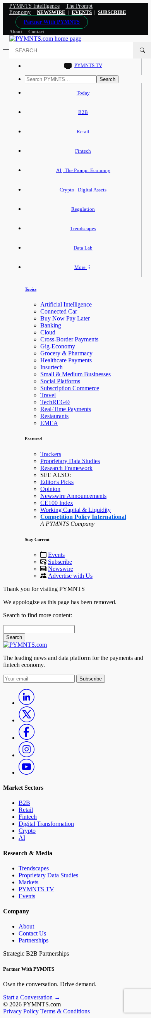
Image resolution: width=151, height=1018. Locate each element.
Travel (48, 395)
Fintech (83, 151)
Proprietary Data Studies (70, 461)
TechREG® (55, 402)
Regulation (83, 209)
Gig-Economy (57, 346)
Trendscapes (83, 228)
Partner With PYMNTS (52, 22)
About (15, 31)
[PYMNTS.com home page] (45, 38)
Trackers (50, 454)
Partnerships (33, 940)
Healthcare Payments (66, 360)
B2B (83, 112)
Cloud (47, 332)
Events (82, 12)
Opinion (50, 489)
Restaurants (54, 416)
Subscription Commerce (69, 388)
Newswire (51, 12)
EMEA (49, 423)
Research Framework (66, 468)
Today (83, 93)
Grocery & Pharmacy (66, 353)
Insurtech (51, 367)
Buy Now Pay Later (65, 318)
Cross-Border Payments (69, 339)
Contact (36, 31)
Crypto (27, 830)
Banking (50, 325)
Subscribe (60, 561)
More (80, 267)
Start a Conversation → (31, 997)
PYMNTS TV (88, 65)
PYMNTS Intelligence (34, 6)
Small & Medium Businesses (75, 374)
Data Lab (83, 248)
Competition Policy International (83, 516)
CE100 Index (56, 503)
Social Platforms (60, 381)
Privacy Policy (21, 1011)
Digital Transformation (46, 823)
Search (107, 79)
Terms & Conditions (65, 1011)
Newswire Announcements (73, 496)
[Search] (142, 50)
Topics (30, 289)
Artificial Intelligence (66, 304)
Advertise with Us (70, 575)
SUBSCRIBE (112, 12)
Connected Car (58, 311)
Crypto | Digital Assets (83, 190)
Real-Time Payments (65, 409)
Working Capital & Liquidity (75, 509)
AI (22, 837)
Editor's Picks (57, 482)
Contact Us (32, 933)
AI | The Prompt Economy (83, 170)
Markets (28, 882)
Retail (83, 131)
